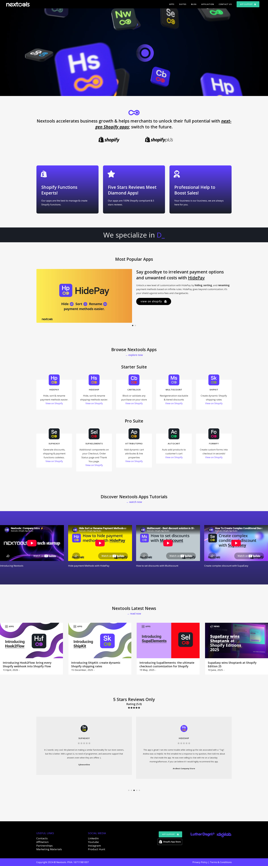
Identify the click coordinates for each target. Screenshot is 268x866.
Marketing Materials (49, 849)
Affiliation (42, 842)
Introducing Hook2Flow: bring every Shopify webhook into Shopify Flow (27, 664)
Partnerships (44, 845)
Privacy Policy (200, 862)
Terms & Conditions (221, 862)
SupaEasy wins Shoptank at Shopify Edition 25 (232, 664)
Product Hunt (96, 849)
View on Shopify (151, 301)
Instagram (94, 845)
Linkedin (93, 838)
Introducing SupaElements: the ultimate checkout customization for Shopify (166, 664)
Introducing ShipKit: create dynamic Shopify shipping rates (95, 664)
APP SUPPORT (246, 4)
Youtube (93, 842)
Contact (41, 838)
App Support (168, 834)
